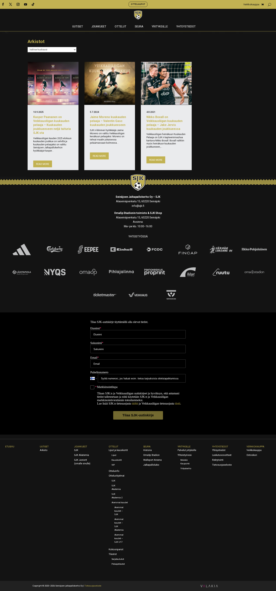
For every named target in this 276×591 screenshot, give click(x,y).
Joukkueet (98, 26)
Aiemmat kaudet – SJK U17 (118, 538)
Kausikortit (117, 460)
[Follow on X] (11, 4)
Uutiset (77, 26)
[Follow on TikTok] (33, 4)
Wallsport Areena (152, 460)
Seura (139, 26)
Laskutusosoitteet (222, 455)
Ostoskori (252, 455)
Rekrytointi (217, 460)
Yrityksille (160, 26)
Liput (114, 455)
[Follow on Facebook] (3, 4)
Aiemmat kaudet (120, 502)
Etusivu (9, 446)
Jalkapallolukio (151, 465)
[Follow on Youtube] (26, 4)
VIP (113, 465)
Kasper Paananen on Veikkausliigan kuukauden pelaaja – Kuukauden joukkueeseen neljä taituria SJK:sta (52, 125)
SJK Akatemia (81, 455)
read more (42, 164)
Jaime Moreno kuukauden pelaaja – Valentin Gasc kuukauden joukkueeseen (108, 121)
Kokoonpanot (116, 549)
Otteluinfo (114, 471)
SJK (76, 450)
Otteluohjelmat (116, 475)
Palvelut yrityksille (187, 450)
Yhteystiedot (186, 26)
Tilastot (113, 554)
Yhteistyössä (185, 455)
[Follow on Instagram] (18, 4)
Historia (147, 450)
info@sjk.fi (138, 205)
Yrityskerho (185, 468)
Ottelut (120, 26)
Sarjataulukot (118, 559)
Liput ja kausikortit (118, 450)
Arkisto (44, 450)
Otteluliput (138, 4)
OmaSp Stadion (151, 455)
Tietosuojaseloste (222, 465)
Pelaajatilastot (118, 564)
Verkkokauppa (251, 4)
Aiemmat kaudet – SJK (118, 511)
